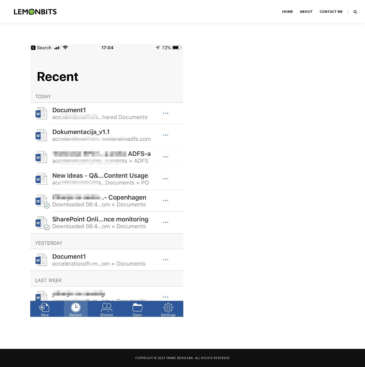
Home (287, 11)
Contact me (331, 11)
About (306, 11)
